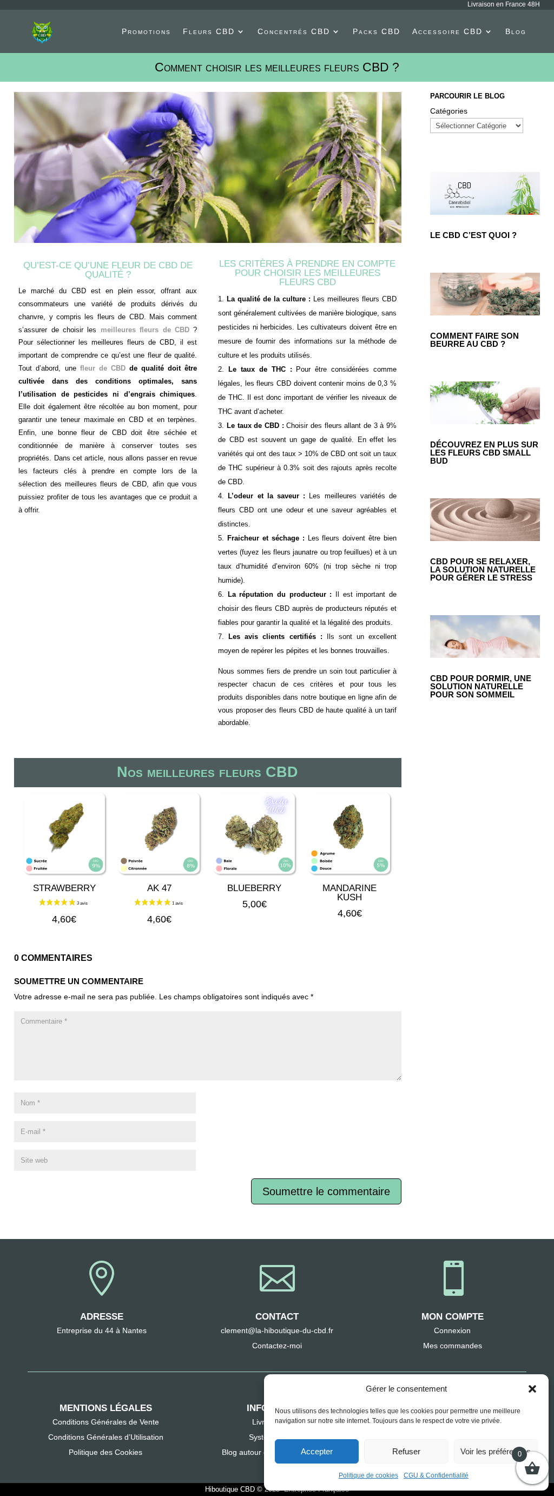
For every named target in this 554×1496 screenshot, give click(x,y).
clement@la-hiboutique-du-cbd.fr (277, 1330)
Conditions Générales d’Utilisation (105, 1437)
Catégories (448, 111)
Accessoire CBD (447, 31)
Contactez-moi (277, 1345)
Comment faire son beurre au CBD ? (474, 339)
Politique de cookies (368, 1475)
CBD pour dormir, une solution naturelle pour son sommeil (480, 686)
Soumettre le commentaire (326, 1191)
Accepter (317, 1451)
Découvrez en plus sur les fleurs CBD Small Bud (484, 452)
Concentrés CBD (294, 31)
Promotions (146, 31)
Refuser (406, 1451)
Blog (515, 31)
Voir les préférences (495, 1451)
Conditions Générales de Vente (105, 1422)
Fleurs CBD (209, 31)
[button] (532, 1388)
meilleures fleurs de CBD (145, 330)
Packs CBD (376, 31)
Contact (277, 1317)
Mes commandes (452, 1345)
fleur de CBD (103, 368)
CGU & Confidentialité (436, 1475)
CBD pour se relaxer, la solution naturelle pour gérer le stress (483, 569)
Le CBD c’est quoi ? (473, 235)
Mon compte (452, 1317)
